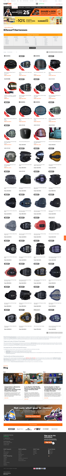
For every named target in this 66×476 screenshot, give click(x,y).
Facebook (51, 450)
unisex (26, 41)
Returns (5, 461)
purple (46, 44)
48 (36, 43)
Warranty (5, 463)
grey (46, 41)
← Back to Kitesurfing (8, 27)
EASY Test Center (25, 0)
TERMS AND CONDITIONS (7, 473)
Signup (56, 0)
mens (26, 40)
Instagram (51, 452)
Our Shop (19, 453)
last (55, 52)
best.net (11, 468)
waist (55, 40)
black (46, 38)
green (46, 40)
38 (36, 40)
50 (36, 44)
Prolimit (7, 43)
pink (46, 43)
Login (61, 0)
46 (36, 42)
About (8, 0)
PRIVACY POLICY (5, 474)
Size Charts (5, 454)
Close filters (60, 34)
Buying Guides (6, 453)
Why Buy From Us (21, 454)
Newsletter (35, 450)
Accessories (27, 7)
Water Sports (14, 7)
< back (5, 34)
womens (27, 42)
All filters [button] (32, 47)
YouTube (51, 453)
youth (16, 40)
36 (35, 39)
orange (46, 42)
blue (46, 39)
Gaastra (6, 41)
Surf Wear (33, 7)
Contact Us (20, 450)
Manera (6, 42)
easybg (16, 468)
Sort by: (5, 52)
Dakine (6, 39)
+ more (60, 424)
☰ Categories (8, 7)
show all (60, 52)
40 (35, 41)
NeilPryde (7, 40)
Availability (5, 457)
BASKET (57, 4)
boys (26, 38)
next (51, 52)
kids (16, 39)
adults (16, 38)
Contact (5, 0)
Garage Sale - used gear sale (23, 458)
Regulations (5, 464)
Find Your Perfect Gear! (22, 460)
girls (26, 39)
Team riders (32, 0)
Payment (5, 459)
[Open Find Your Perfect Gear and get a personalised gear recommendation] (33, 413)
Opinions (19, 456)
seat (55, 39)
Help (20, 0)
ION (6, 38)
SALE (43, 7)
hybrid (55, 38)
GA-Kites (34, 357)
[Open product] (11, 66)
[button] (65, 238)
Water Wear (21, 7)
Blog (17, 0)
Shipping (5, 458)
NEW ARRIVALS (56, 7)
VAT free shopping (6, 462)
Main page (5, 25)
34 (35, 38)
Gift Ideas (39, 7)
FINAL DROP (48, 7)
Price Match (35, 453)
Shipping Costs (13, 0)
